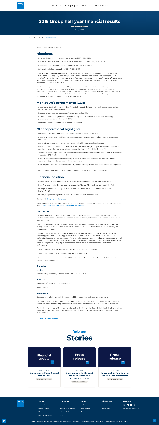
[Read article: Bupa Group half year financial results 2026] (44, 357)
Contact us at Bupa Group (131, 408)
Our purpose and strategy (67, 408)
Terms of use (75, 421)
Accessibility (40, 421)
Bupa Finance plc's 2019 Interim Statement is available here (63, 206)
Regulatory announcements (89, 412)
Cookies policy (48, 421)
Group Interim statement (56, 199)
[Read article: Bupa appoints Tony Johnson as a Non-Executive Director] (114, 357)
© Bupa (124, 421)
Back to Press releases (47, 318)
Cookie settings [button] (57, 421)
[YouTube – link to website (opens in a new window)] (131, 405)
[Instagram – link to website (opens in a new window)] (124, 405)
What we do (63, 405)
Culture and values (65, 412)
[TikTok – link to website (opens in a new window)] (134, 405)
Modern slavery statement (88, 421)
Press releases (85, 408)
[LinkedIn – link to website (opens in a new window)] (128, 405)
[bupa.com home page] (21, 5)
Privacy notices (67, 421)
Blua (39, 412)
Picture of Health (43, 408)
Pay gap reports (100, 421)
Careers (62, 415)
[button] (141, 5)
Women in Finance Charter (113, 421)
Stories (83, 405)
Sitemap (33, 421)
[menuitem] (56, 5)
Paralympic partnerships (45, 415)
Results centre (106, 405)
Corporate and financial (79, 26)
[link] (154, 420)
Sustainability (42, 405)
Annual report (106, 408)
